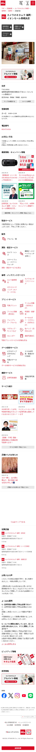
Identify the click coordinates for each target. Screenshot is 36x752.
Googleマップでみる (18, 522)
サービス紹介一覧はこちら (18, 447)
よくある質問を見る (9, 644)
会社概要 (10, 725)
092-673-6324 (6, 129)
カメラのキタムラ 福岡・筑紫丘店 (16, 559)
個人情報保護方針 (11, 722)
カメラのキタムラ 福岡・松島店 (15, 533)
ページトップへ (29, 717)
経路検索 (18, 748)
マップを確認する (9, 101)
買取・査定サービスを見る (11, 268)
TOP (3, 8)
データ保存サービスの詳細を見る (14, 365)
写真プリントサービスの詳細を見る (14, 340)
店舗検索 (21, 1)
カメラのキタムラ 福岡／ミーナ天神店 (17, 546)
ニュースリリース (25, 722)
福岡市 (10, 11)
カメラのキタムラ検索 (22, 8)
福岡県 (4, 11)
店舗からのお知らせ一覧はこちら (18, 487)
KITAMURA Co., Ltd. (14, 738)
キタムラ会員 (27, 2)
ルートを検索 (26, 101)
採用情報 (18, 725)
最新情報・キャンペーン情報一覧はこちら (18, 213)
